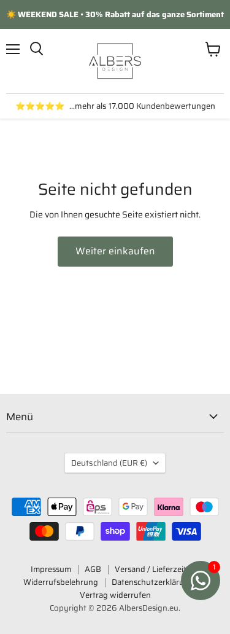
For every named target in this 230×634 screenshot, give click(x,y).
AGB (93, 569)
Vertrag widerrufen (115, 595)
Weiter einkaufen (115, 251)
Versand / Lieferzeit (150, 569)
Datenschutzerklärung (153, 582)
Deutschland (109, 462)
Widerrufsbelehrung (60, 582)
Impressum (51, 569)
